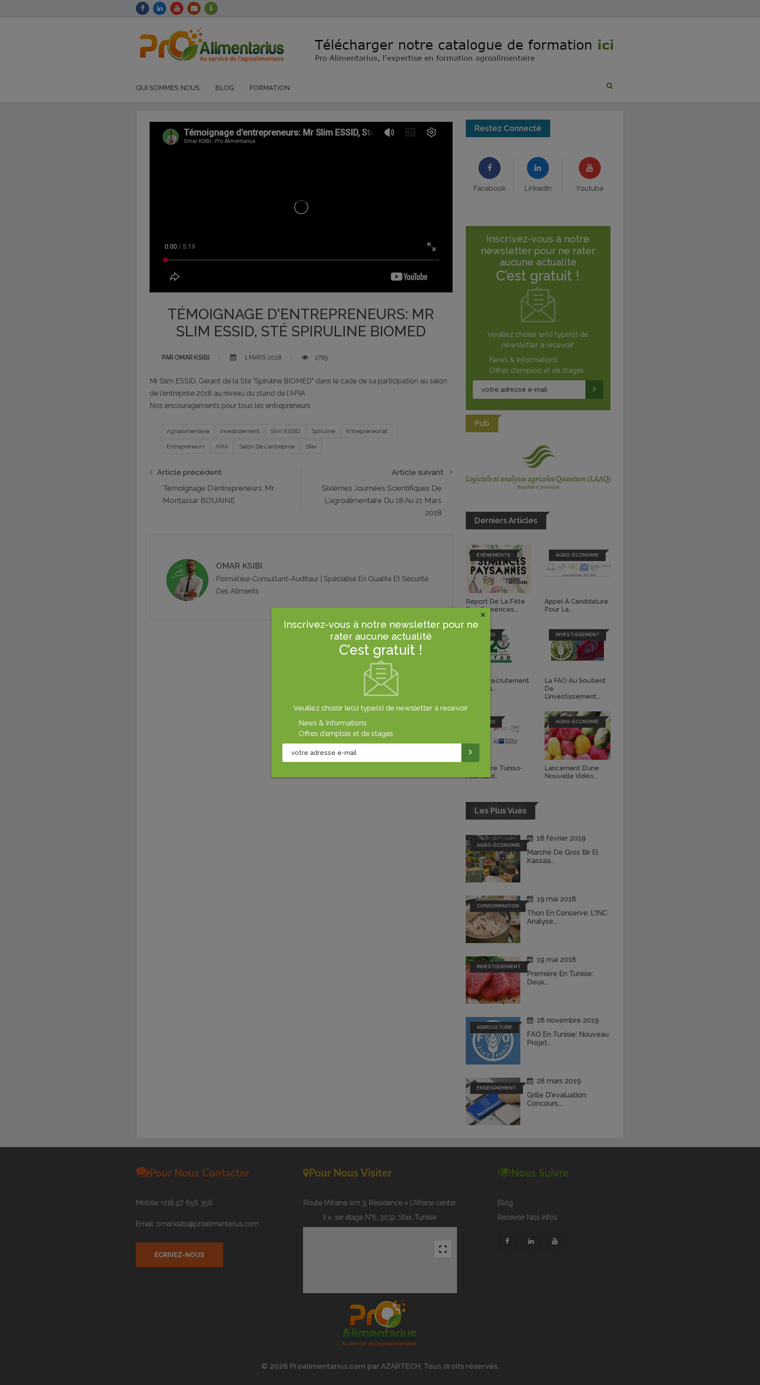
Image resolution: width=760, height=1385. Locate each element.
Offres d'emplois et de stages (346, 733)
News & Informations (333, 723)
